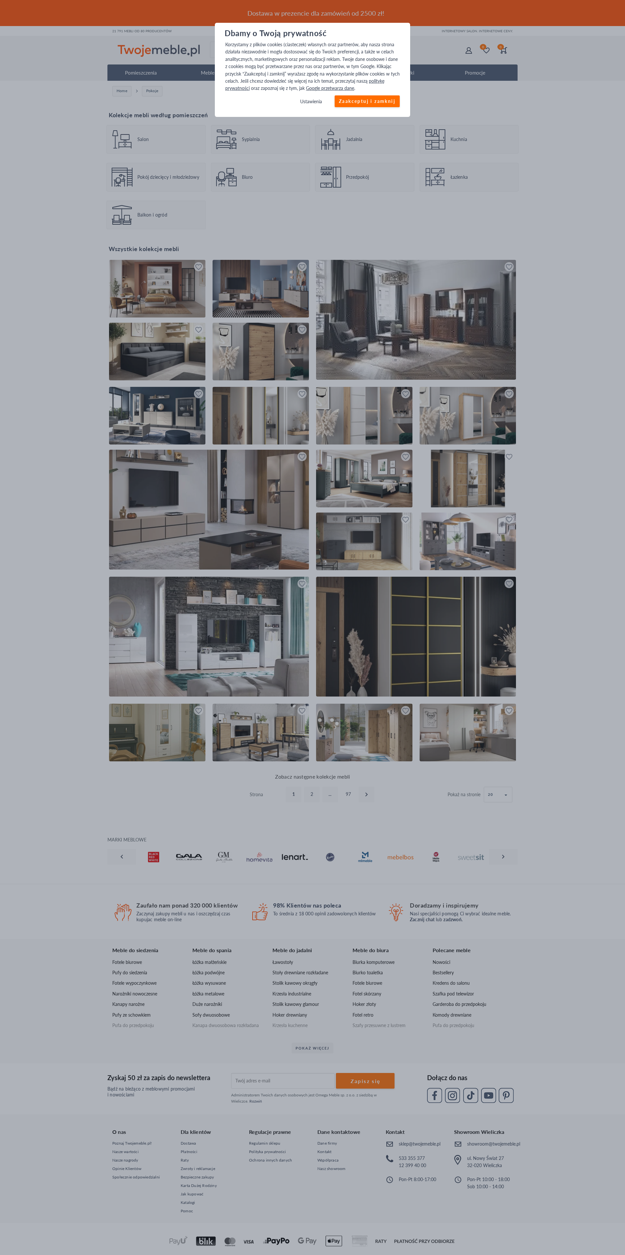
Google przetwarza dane (330, 88)
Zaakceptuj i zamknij (367, 101)
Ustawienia (311, 101)
